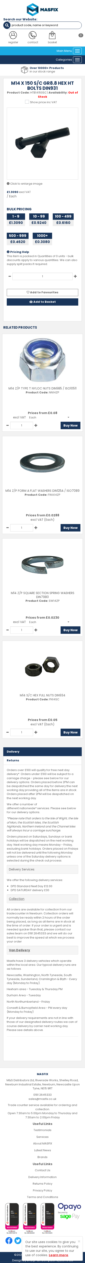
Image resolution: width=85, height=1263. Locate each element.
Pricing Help (19, 252)
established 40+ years (50, 71)
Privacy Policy (42, 1190)
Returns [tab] (13, 760)
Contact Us (42, 1170)
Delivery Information (42, 1177)
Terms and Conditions (42, 1197)
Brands (42, 1157)
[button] (49, 417)
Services (42, 1137)
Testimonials (42, 1130)
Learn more (58, 1255)
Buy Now (70, 425)
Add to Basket (44, 302)
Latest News (42, 1150)
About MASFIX (42, 1143)
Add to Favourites (43, 292)
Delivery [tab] (13, 752)
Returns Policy (42, 1184)
